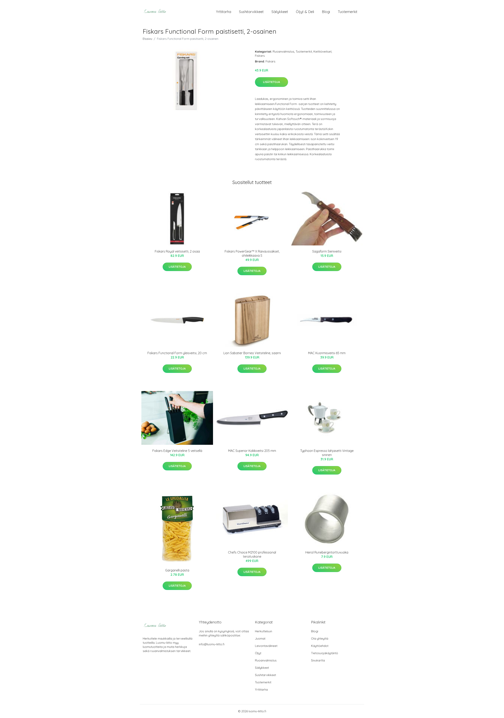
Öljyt (258, 653)
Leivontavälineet (266, 646)
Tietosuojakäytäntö (324, 653)
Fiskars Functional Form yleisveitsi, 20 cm (177, 353)
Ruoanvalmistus (283, 51)
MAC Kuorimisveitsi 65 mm (327, 353)
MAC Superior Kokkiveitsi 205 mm (252, 451)
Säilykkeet (279, 11)
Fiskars (260, 56)
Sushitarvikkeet (251, 11)
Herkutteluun (263, 631)
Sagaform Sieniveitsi (326, 251)
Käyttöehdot (319, 646)
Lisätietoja (271, 82)
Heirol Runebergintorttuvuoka (326, 552)
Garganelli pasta (177, 570)
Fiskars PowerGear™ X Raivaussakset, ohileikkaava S (252, 253)
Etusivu (147, 39)
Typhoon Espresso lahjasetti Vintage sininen (327, 453)
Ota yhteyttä (319, 638)
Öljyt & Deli (305, 11)
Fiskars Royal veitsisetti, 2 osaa (177, 251)
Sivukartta (318, 660)
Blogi (326, 11)
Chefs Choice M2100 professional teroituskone (252, 554)
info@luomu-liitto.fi (211, 644)
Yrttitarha (223, 11)
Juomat (260, 638)
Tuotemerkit (347, 11)
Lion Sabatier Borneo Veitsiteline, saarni (252, 353)
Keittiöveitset (322, 51)
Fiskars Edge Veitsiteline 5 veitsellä (177, 451)
